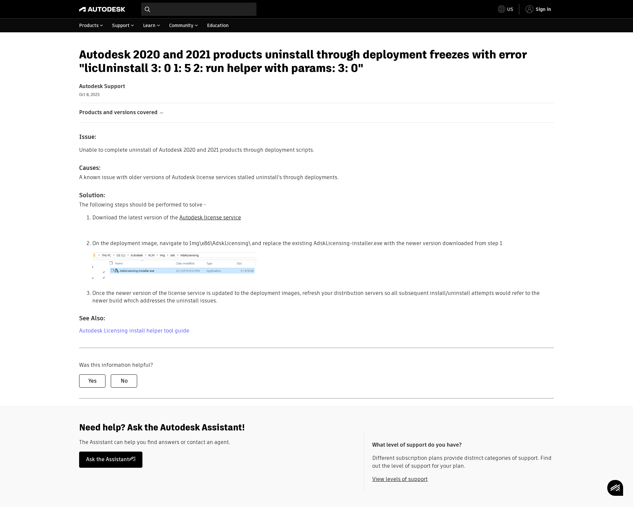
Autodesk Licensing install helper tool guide (134, 330)
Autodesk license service (210, 217)
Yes (92, 381)
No (124, 381)
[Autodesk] (102, 9)
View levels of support (400, 479)
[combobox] (198, 9)
